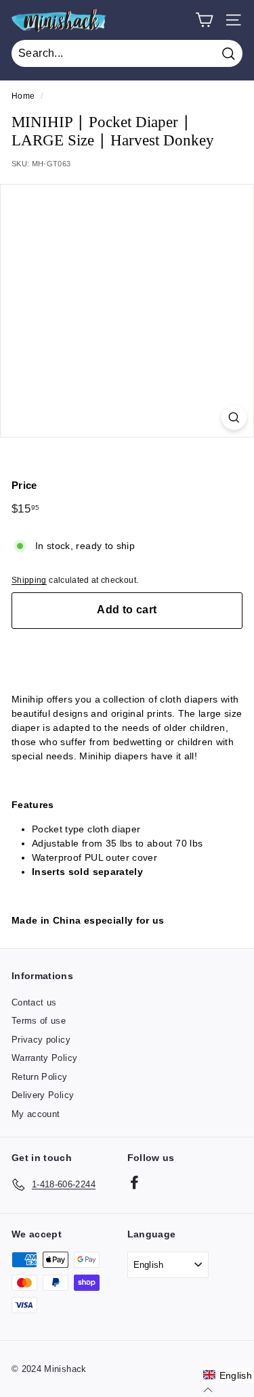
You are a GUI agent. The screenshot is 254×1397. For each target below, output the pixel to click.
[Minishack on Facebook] (134, 1182)
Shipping (29, 580)
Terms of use (39, 1021)
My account (36, 1114)
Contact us (34, 1002)
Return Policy (40, 1077)
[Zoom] (234, 417)
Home (23, 96)
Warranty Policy (44, 1058)
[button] (227, 1375)
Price (24, 485)
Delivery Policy (43, 1095)
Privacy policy (41, 1040)
